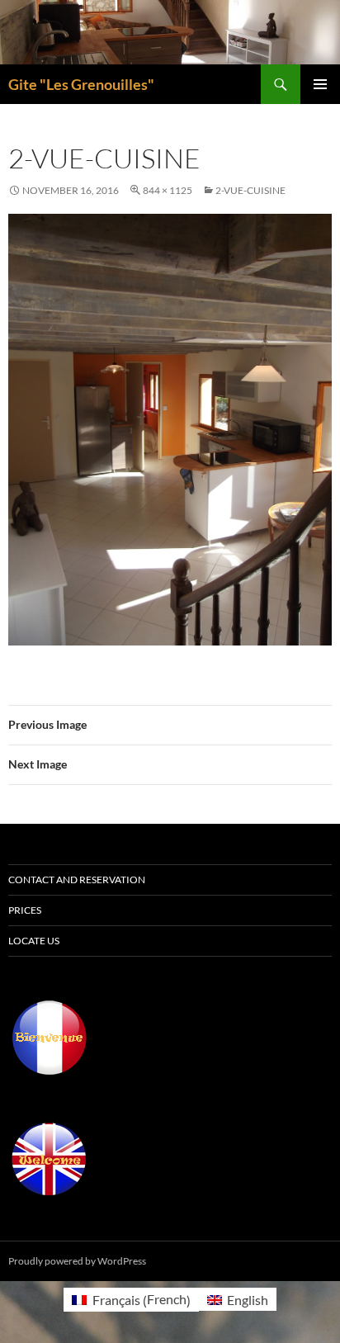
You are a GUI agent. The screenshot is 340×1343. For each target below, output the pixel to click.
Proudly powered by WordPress (77, 1261)
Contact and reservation (76, 879)
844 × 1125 (167, 190)
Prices (24, 910)
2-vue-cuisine (250, 190)
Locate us (33, 940)
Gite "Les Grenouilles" (81, 84)
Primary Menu (320, 84)
